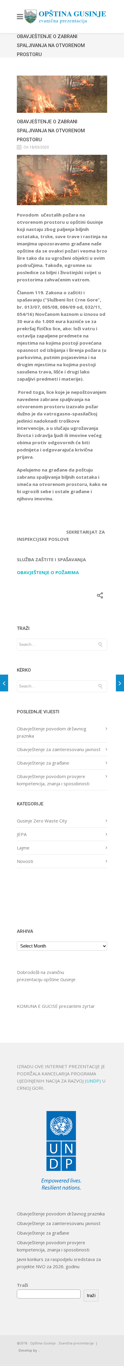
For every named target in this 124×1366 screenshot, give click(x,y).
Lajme (23, 848)
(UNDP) (93, 1081)
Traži (22, 1285)
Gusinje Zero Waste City (42, 821)
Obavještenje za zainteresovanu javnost (59, 749)
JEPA (21, 834)
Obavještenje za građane (43, 763)
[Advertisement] (35, 897)
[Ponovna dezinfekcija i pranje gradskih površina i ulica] (120, 683)
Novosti (25, 861)
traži (91, 1295)
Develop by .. (29, 1350)
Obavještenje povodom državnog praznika (61, 1214)
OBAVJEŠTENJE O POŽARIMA (48, 572)
